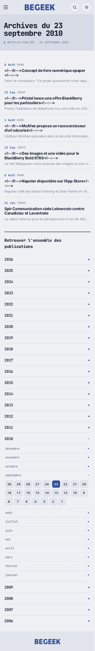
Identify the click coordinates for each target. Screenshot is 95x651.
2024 (8, 281)
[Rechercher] (75, 7)
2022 (8, 304)
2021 (8, 315)
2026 (8, 259)
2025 (8, 270)
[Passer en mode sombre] (86, 7)
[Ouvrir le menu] (7, 7)
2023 (8, 293)
